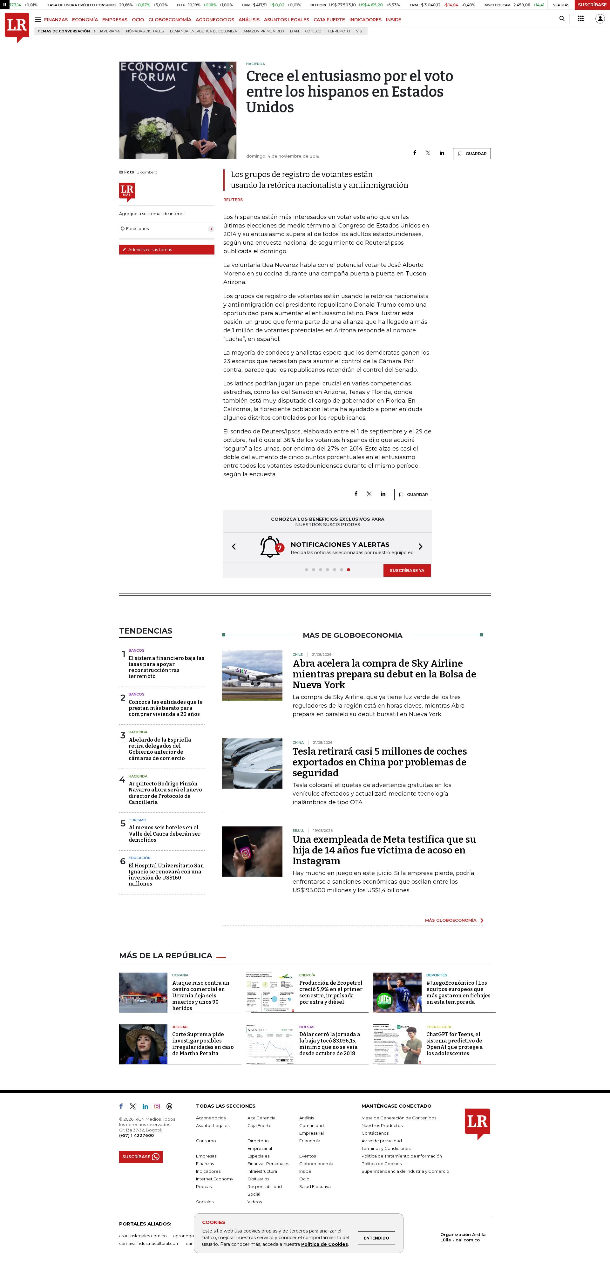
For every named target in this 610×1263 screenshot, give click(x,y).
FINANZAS (56, 20)
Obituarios (258, 1178)
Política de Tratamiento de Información (402, 1155)
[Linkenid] (148, 1107)
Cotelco (313, 31)
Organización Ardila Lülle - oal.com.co (463, 1237)
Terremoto (339, 31)
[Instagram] (159, 1107)
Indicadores (208, 1171)
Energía (307, 975)
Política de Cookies (324, 1244)
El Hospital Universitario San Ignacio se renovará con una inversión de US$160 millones (166, 875)
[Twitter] (428, 153)
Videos (254, 1201)
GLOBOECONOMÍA (169, 20)
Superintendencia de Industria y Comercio (405, 1171)
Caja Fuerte (259, 1125)
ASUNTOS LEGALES (286, 20)
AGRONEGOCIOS (215, 20)
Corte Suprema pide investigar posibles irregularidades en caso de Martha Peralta (203, 1043)
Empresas (206, 1155)
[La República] (17, 28)
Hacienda (138, 732)
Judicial (180, 1027)
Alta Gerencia (261, 1117)
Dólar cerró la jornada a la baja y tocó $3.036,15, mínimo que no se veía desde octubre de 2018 (329, 1043)
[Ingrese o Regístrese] (600, 19)
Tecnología (438, 1027)
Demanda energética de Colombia (203, 31)
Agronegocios (211, 1117)
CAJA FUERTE (329, 20)
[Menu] (39, 19)
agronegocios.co (191, 1235)
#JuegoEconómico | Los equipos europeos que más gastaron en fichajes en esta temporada (458, 992)
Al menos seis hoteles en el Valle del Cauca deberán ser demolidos (164, 834)
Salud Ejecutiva (315, 1186)
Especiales (258, 1155)
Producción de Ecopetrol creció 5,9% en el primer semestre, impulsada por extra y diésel (331, 992)
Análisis (306, 1117)
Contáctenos (375, 1133)
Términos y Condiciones (386, 1148)
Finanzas (205, 1163)
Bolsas (307, 1027)
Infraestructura (262, 1171)
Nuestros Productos (382, 1125)
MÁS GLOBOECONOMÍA (451, 920)
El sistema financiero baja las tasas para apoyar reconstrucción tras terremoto (166, 667)
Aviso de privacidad (382, 1140)
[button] (232, 547)
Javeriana (109, 31)
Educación (140, 858)
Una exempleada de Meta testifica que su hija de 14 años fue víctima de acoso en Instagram (384, 850)
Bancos (137, 650)
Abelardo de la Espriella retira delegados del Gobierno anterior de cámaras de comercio (160, 749)
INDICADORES (365, 20)
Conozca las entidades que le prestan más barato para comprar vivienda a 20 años (166, 708)
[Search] (562, 19)
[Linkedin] (442, 153)
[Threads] (172, 1107)
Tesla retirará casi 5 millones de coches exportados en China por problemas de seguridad (380, 762)
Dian (294, 31)
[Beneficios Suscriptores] (581, 18)
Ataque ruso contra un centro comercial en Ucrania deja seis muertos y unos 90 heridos (200, 995)
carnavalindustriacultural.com (149, 1243)
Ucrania (180, 975)
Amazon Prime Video (263, 31)
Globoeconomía (316, 1163)
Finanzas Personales (268, 1163)
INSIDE (393, 20)
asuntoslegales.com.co (143, 1235)
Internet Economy (214, 1178)
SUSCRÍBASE (592, 5)
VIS (359, 31)
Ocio (304, 1178)
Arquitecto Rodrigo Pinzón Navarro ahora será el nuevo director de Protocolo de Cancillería (165, 793)
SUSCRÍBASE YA (407, 570)
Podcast (204, 1186)
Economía (309, 1140)
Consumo (206, 1140)
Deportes (436, 975)
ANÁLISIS (249, 20)
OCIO (138, 20)
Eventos (307, 1155)
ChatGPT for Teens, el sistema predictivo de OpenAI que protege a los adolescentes (454, 1043)
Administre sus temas (149, 249)
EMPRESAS (114, 20)
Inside (305, 1171)
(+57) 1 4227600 (136, 1135)
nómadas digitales (145, 31)
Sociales (205, 1201)
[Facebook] (414, 153)
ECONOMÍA (85, 20)
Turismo (137, 820)
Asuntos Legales (212, 1125)
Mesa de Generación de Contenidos (399, 1117)
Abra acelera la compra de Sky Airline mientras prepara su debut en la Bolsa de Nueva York (384, 674)
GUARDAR (476, 153)
